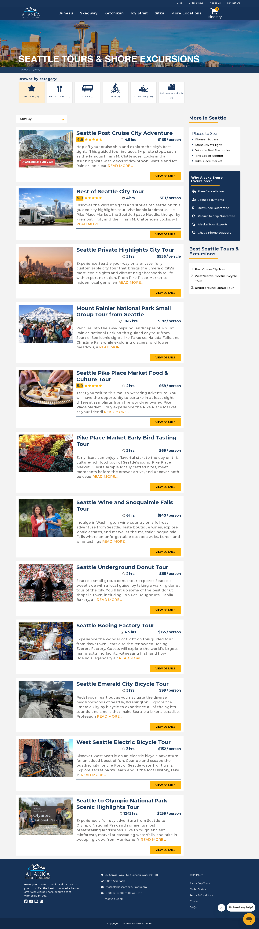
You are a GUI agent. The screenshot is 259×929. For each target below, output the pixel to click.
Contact (195, 901)
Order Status (198, 889)
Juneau (66, 13)
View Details (165, 176)
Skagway (88, 13)
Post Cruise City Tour (210, 269)
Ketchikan (114, 13)
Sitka (159, 13)
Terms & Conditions (201, 895)
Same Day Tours (200, 883)
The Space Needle (209, 155)
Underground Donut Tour (214, 288)
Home (24, 70)
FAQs (193, 907)
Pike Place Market (208, 161)
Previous (23, 147)
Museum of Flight (208, 145)
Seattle (36, 70)
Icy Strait (139, 13)
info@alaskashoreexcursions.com (126, 886)
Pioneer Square (206, 139)
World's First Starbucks (212, 150)
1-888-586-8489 (115, 881)
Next (68, 147)
